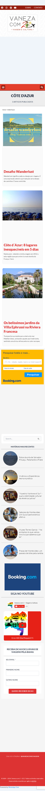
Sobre (28, 8)
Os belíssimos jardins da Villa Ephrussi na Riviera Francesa (22, 327)
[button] (3, 87)
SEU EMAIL (10, 660)
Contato (38, 8)
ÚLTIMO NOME (12, 680)
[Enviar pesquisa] (38, 439)
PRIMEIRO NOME (13, 670)
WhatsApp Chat (13, 787)
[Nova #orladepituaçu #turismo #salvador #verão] (6, 764)
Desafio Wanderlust (19, 171)
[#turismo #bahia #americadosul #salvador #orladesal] (17, 764)
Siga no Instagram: (22, 756)
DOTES (34, 781)
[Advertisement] (22, 60)
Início (4, 110)
